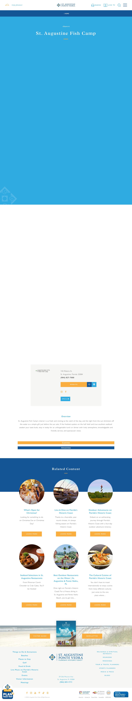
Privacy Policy (94, 697)
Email (64, 399)
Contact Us (87, 697)
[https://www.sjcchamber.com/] (98, 692)
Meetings (24, 682)
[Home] (66, 5)
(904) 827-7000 (67, 377)
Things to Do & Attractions (25, 652)
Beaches (24, 655)
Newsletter (92, 636)
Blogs (107, 675)
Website (74, 384)
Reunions (107, 657)
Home (67, 13)
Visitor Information (24, 679)
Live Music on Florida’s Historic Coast (24, 671)
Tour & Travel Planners (107, 664)
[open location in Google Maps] (46, 370)
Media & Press (107, 672)
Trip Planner (17, 5)
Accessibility (101, 697)
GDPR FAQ (108, 697)
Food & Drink (25, 666)
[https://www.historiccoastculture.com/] (84, 692)
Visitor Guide (40, 636)
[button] (121, 694)
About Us (81, 697)
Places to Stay (24, 659)
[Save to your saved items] (89, 384)
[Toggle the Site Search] (119, 5)
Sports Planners (107, 668)
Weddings (107, 661)
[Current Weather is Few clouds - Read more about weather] (7, 5)
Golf (24, 663)
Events (24, 675)
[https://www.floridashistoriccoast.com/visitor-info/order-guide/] (66, 634)
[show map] (94, 384)
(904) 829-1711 (66, 682)
